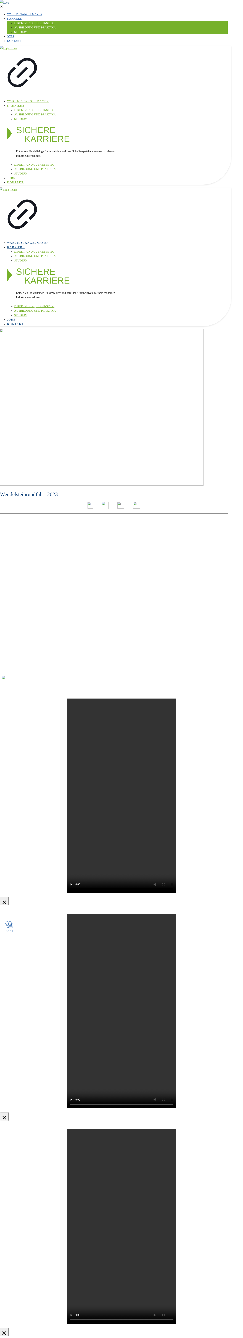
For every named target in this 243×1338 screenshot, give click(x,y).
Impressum (13, 661)
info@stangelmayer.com (45, 622)
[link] (22, 71)
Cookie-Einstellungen (19, 669)
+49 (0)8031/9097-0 (43, 617)
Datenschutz (14, 665)
